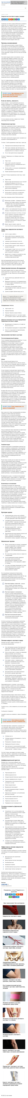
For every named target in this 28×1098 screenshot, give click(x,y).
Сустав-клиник (5, 2)
